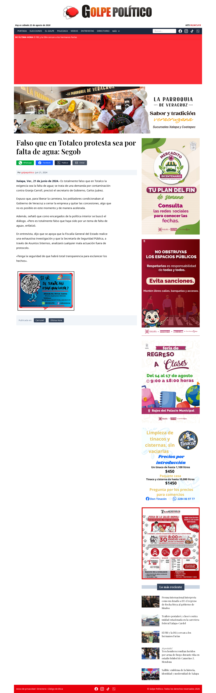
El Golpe (49, 31)
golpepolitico (27, 172)
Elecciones (36, 31)
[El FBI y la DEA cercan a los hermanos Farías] (150, 637)
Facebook (47, 162)
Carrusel (40, 320)
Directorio (103, 31)
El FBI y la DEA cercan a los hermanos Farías (46, 37)
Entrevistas (87, 31)
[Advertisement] (108, 61)
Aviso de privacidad (26, 688)
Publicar (65, 162)
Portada (22, 31)
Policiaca (62, 31)
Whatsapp (27, 162)
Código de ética (55, 688)
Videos (74, 31)
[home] (108, 11)
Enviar (82, 162)
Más (114, 31)
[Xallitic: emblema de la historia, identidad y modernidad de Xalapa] (150, 674)
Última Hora (56, 320)
